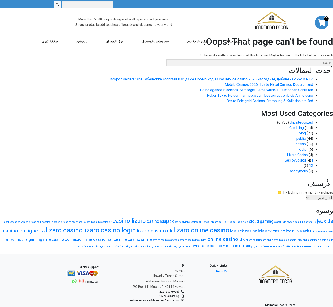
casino (301, 144)
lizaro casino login (109, 230)
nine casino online (135, 239)
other (303, 149)
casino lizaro (129, 220)
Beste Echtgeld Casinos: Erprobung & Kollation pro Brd (270, 101)
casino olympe (182, 221)
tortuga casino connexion (160, 246)
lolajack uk (304, 231)
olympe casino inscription (193, 240)
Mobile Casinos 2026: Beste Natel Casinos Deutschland (269, 84)
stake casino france (85, 246)
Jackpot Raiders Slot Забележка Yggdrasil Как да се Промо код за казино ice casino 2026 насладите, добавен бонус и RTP (211, 79)
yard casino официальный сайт (272, 246)
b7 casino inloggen (50, 221)
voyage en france (183, 246)
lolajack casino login (276, 231)
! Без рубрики (299, 160)
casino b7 (106, 221)
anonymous (299, 171)
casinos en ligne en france (204, 221)
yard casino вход (238, 246)
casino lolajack (160, 221)
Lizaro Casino (297, 155)
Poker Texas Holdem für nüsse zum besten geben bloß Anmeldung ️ (259, 95)
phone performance (256, 240)
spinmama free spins (297, 240)
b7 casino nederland (71, 221)
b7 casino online (92, 221)
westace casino (207, 246)
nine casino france (101, 239)
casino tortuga (240, 221)
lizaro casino (64, 230)
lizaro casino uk (155, 231)
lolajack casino (243, 231)
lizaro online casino (201, 230)
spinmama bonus (276, 240)
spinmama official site (321, 240)
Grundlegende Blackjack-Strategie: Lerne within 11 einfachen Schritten (256, 90)
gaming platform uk (305, 221)
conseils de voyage (284, 221)
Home (220, 271)
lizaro (42, 231)
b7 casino (34, 221)
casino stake (225, 221)
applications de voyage (16, 221)
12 (311, 166)
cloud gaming (261, 221)
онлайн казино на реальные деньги (312, 246)
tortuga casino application (109, 246)
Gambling (296, 128)
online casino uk (226, 239)
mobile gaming (28, 239)
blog (302, 133)
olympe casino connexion (166, 240)
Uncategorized (301, 122)
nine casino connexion (63, 239)
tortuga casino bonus (135, 246)
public (301, 138)
